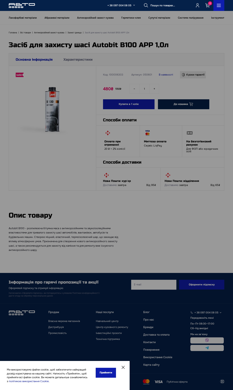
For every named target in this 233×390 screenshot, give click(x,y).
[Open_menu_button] (218, 5)
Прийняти (106, 372)
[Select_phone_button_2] (134, 5)
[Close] (123, 367)
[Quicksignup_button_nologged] (197, 5)
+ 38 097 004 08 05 (119, 5)
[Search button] (146, 5)
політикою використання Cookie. (29, 381)
